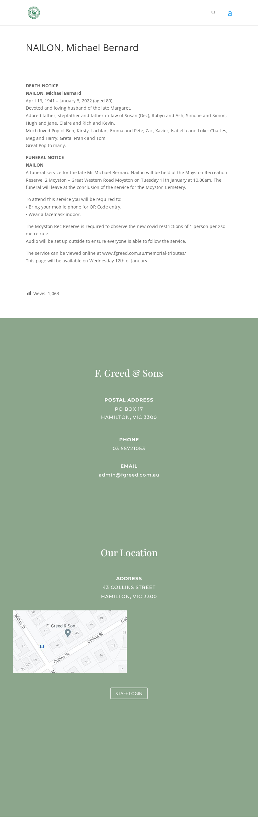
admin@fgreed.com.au (129, 475)
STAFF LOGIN (129, 693)
